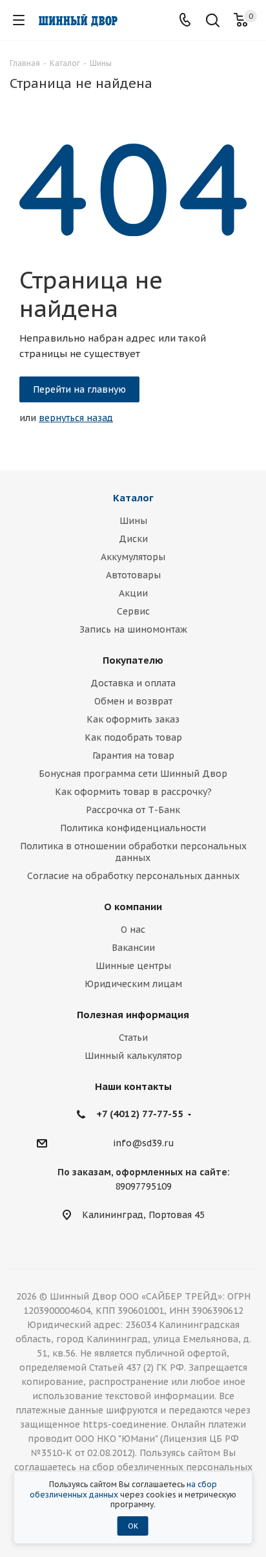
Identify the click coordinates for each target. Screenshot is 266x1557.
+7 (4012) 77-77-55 (139, 1113)
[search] (213, 21)
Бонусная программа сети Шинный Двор (133, 773)
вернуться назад (76, 418)
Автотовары (133, 575)
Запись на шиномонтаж (133, 629)
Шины (133, 521)
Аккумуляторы (133, 557)
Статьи (133, 1037)
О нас (133, 929)
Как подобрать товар (133, 737)
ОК (133, 1525)
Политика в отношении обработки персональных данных (133, 852)
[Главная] (77, 20)
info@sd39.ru (143, 1143)
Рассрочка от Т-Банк (133, 810)
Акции (133, 593)
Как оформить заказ (133, 719)
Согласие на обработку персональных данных (133, 876)
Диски (133, 539)
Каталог (133, 498)
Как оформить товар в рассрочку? (133, 792)
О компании (133, 906)
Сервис (133, 611)
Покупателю (133, 660)
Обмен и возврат (133, 701)
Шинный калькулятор (133, 1056)
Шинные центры (133, 966)
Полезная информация (133, 1014)
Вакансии (133, 947)
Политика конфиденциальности (133, 828)
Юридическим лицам (133, 984)
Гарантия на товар (133, 755)
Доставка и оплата (133, 683)
